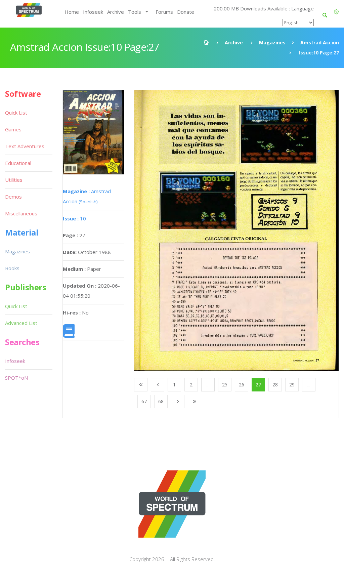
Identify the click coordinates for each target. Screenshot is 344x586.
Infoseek (93, 11)
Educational (18, 163)
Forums (164, 11)
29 (292, 384)
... (208, 384)
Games (13, 129)
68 (161, 401)
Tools (134, 11)
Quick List (16, 112)
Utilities (14, 179)
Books (12, 268)
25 (224, 384)
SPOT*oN (16, 377)
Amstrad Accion (319, 42)
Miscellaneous (21, 213)
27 (258, 384)
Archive (115, 11)
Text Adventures (24, 146)
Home (71, 11)
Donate (185, 11)
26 (241, 384)
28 (275, 384)
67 (144, 401)
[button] (336, 11)
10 (74, 218)
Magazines (272, 42)
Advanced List (21, 323)
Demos (13, 196)
